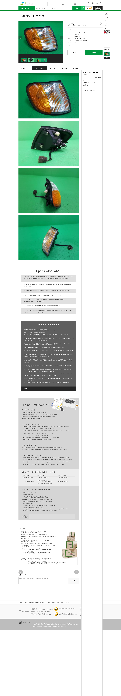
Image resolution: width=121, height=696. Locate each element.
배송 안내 (52, 68)
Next (61, 37)
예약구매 (106, 14)
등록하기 (73, 580)
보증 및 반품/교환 (39, 68)
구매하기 (94, 53)
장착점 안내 (107, 25)
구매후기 (106, 20)
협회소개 (20, 602)
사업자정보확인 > (48, 614)
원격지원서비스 (60, 602)
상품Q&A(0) (77, 68)
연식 (75, 4)
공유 (101, 24)
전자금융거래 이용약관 (34, 602)
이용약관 (26, 602)
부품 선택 (26, 8)
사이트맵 (67, 602)
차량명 (62, 4)
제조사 (37, 4)
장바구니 (76, 53)
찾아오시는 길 (43, 602)
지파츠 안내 (64, 68)
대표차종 (50, 4)
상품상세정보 (25, 68)
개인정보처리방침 (51, 602)
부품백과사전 (106, 33)
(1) (106, 50)
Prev (20, 37)
